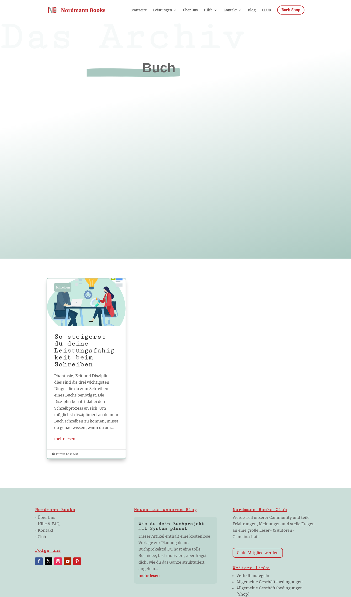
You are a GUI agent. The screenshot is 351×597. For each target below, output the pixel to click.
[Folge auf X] (48, 561)
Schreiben (63, 287)
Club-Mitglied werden (258, 552)
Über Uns (46, 517)
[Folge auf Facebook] (39, 561)
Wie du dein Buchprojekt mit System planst (171, 526)
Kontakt (45, 530)
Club (42, 536)
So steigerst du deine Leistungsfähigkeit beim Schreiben (86, 368)
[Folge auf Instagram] (58, 561)
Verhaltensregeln (252, 575)
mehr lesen (64, 438)
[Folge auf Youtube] (67, 561)
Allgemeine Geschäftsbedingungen (269, 581)
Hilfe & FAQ (48, 523)
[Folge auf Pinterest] (77, 561)
